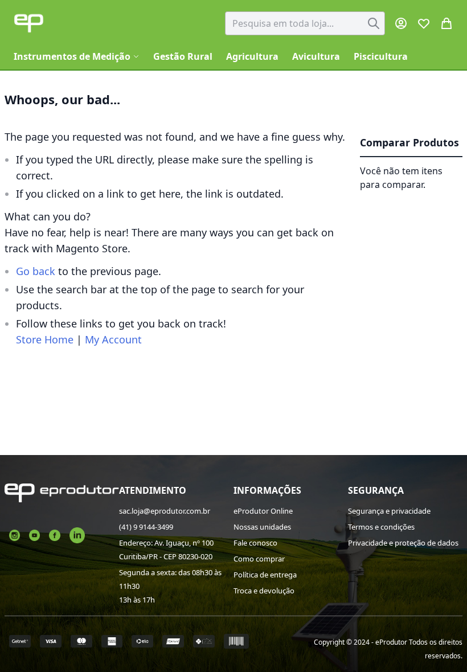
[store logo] (29, 23)
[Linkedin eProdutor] (77, 534)
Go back (35, 271)
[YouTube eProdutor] (34, 534)
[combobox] (305, 23)
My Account (113, 339)
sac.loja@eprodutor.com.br (164, 511)
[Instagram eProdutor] (14, 534)
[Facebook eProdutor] (54, 534)
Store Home (44, 339)
